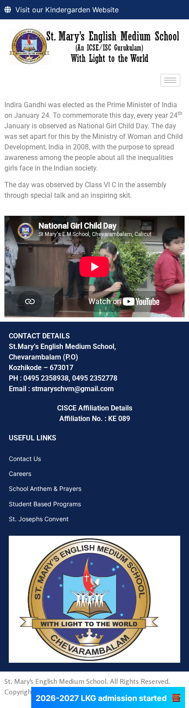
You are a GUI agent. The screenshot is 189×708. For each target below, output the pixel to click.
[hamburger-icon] (170, 80)
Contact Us (25, 458)
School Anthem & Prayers (45, 488)
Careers (20, 473)
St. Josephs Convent (39, 518)
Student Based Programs (45, 503)
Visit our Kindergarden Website (67, 9)
